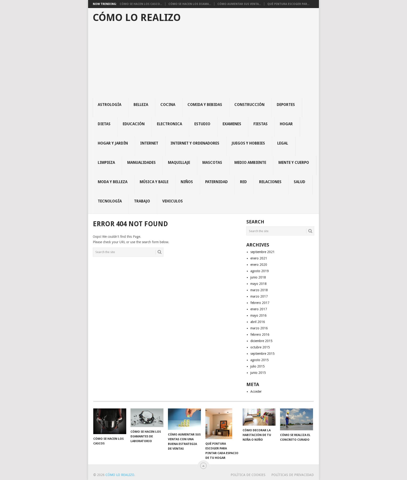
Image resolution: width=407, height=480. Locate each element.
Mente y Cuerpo (293, 162)
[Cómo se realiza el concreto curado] (296, 419)
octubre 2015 (260, 347)
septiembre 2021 (262, 252)
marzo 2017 (259, 296)
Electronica (169, 124)
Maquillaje (179, 162)
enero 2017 (258, 309)
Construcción (249, 104)
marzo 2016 (259, 328)
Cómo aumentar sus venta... (239, 4)
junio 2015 (258, 373)
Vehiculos (172, 201)
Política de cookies (248, 475)
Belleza (141, 104)
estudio (202, 124)
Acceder (256, 391)
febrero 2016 (259, 334)
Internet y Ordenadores (195, 143)
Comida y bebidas (204, 104)
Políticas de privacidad (292, 475)
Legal (282, 143)
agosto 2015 (259, 360)
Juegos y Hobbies (248, 143)
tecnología (110, 201)
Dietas (104, 124)
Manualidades (141, 162)
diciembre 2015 (261, 341)
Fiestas (260, 124)
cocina (167, 104)
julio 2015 (257, 366)
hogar (286, 124)
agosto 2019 (259, 271)
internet (149, 143)
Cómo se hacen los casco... (141, 4)
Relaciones (270, 182)
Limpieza (106, 162)
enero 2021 (258, 258)
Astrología (109, 104)
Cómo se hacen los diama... (189, 4)
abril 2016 (257, 322)
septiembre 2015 (262, 353)
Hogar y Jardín (113, 143)
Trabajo (142, 201)
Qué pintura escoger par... (288, 4)
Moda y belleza (112, 182)
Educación (134, 124)
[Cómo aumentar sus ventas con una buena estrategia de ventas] (184, 419)
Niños (187, 182)
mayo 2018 (258, 284)
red (243, 182)
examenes (232, 124)
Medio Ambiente (250, 162)
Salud (299, 182)
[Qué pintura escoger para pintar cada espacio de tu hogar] (221, 423)
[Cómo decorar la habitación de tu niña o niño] (259, 417)
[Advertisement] (206, 63)
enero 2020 (258, 264)
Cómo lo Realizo (137, 18)
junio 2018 (258, 277)
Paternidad (216, 182)
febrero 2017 (259, 303)
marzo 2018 (259, 290)
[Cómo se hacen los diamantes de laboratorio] (146, 417)
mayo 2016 (258, 315)
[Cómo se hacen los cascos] (109, 421)
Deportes (286, 104)
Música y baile (154, 182)
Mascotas (212, 162)
